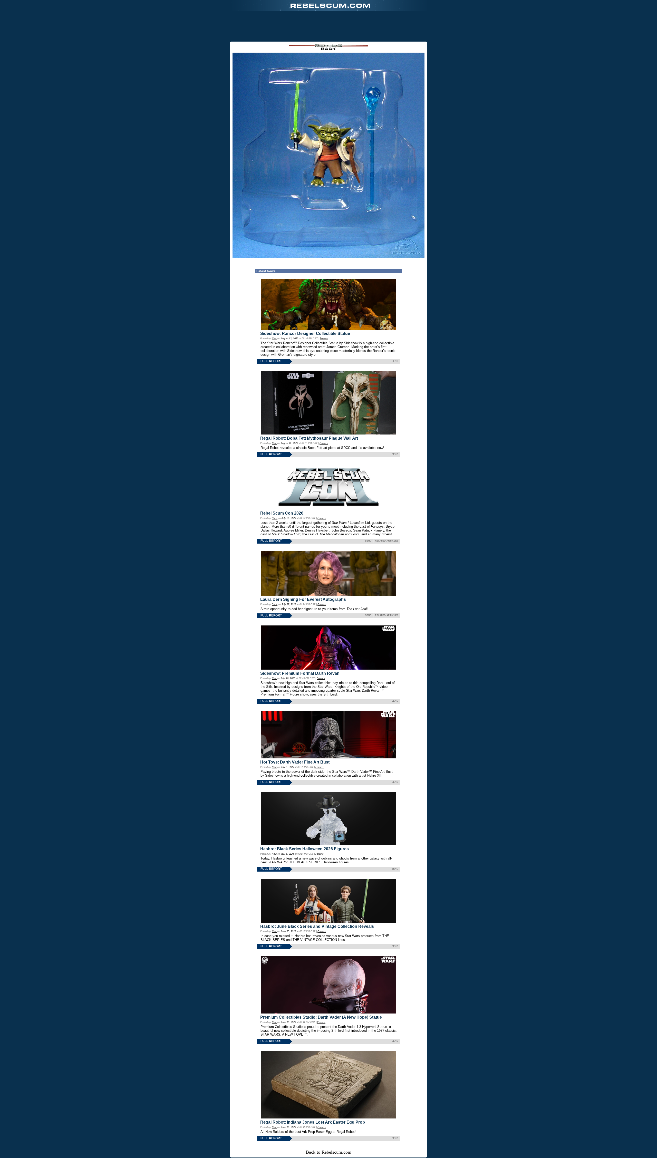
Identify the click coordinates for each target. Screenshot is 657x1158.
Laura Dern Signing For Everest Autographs (303, 599)
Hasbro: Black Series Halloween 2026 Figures (304, 849)
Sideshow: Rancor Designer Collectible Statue (305, 333)
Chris (274, 518)
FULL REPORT (271, 361)
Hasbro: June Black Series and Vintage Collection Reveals (317, 926)
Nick (274, 338)
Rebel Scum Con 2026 (281, 513)
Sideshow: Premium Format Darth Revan (300, 673)
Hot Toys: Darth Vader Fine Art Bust (295, 762)
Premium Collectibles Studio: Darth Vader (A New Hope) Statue (321, 1017)
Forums (324, 338)
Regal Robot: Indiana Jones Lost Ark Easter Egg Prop (312, 1122)
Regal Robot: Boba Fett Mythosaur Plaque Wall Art (309, 438)
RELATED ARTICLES (386, 540)
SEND (395, 361)
